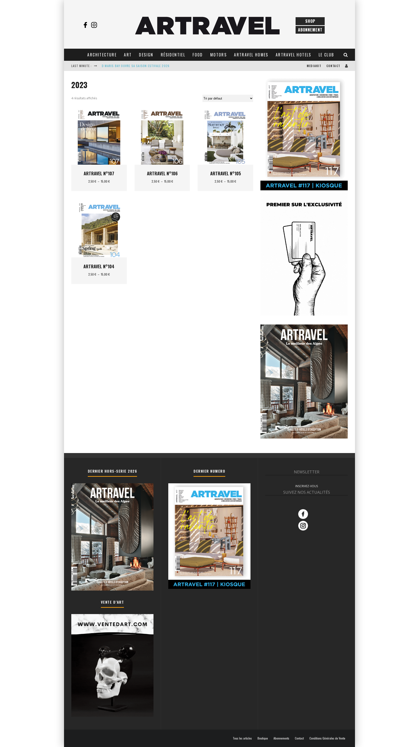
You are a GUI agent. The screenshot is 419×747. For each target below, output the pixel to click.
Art (128, 55)
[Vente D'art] (112, 716)
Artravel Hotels (293, 55)
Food (198, 55)
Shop (310, 21)
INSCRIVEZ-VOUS (306, 486)
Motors (218, 55)
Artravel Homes (251, 55)
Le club (326, 55)
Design (146, 55)
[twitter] (103, 25)
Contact (333, 66)
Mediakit (314, 66)
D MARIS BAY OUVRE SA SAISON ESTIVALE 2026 (135, 66)
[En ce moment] (304, 189)
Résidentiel (173, 55)
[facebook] (85, 25)
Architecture (102, 55)
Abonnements (281, 738)
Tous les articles (242, 738)
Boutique (263, 738)
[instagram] (94, 25)
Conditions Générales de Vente (327, 738)
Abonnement (310, 30)
